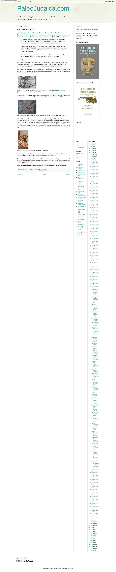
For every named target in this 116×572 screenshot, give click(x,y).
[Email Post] (36, 169)
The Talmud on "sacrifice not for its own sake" (95, 400)
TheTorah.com (81, 231)
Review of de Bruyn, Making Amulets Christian (95, 408)
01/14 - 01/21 (95, 513)
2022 (92, 152)
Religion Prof (80, 219)
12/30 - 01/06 (95, 163)
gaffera (61, 568)
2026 (92, 144)
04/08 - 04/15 (95, 472)
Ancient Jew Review (80, 168)
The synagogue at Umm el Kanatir (95, 419)
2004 (92, 548)
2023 (92, 150)
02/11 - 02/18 (95, 500)
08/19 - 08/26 (95, 228)
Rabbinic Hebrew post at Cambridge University (95, 364)
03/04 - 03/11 (95, 489)
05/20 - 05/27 (95, 272)
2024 (92, 148)
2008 (92, 540)
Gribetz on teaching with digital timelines (95, 339)
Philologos (63, 122)
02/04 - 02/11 (95, 503)
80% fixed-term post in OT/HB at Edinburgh (95, 357)
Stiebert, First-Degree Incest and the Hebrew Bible (95, 299)
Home (44, 174)
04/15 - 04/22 (95, 469)
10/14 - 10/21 (95, 200)
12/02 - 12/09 (95, 176)
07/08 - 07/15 (95, 248)
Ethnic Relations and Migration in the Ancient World (81, 199)
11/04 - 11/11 (95, 190)
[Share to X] (42, 170)
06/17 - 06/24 (95, 259)
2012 (92, 531)
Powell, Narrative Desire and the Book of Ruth (95, 382)
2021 (92, 154)
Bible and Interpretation (80, 185)
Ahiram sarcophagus (59, 90)
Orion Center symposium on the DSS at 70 (95, 375)
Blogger (71, 568)
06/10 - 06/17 (95, 262)
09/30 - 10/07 (95, 207)
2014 (92, 527)
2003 (92, 550)
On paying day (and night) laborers (95, 324)
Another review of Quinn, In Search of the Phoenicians (95, 455)
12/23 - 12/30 (95, 166)
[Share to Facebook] (44, 170)
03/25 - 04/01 (95, 479)
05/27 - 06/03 (95, 269)
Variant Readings (81, 233)
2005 (92, 546)
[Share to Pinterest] (46, 170)
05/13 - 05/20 (95, 276)
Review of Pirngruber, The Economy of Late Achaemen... (95, 331)
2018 (92, 161)
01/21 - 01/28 (95, 510)
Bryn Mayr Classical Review (81, 195)
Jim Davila (80, 153)
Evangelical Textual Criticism (81, 204)
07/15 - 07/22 (95, 245)
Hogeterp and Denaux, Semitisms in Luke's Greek (95, 292)
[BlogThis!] (41, 170)
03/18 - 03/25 (95, 482)
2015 (92, 525)
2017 (92, 521)
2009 (92, 538)
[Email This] (39, 170)
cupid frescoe (21, 150)
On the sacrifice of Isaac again (95, 425)
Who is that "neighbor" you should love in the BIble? (95, 389)
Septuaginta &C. (81, 224)
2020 (92, 156)
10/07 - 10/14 (95, 204)
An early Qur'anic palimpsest (95, 370)
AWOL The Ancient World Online (80, 179)
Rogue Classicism (80, 222)
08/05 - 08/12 (95, 235)
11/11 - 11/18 (95, 187)
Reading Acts (80, 218)
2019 (92, 159)
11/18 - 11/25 (95, 183)
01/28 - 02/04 (95, 506)
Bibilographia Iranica (80, 182)
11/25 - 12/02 (95, 180)
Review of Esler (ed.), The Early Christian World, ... (95, 307)
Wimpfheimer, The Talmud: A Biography (95, 439)
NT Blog (79, 213)
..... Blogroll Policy (80, 165)
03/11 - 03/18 (95, 486)
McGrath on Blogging (94, 395)
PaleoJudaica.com (43, 8)
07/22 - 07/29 (95, 242)
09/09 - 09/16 (95, 218)
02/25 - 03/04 (95, 493)
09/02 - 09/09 (95, 221)
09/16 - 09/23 (95, 214)
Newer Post (20, 174)
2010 (92, 536)
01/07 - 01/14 (95, 517)
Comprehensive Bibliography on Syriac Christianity (95, 463)
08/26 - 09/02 (95, 224)
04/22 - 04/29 (95, 286)
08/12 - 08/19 (95, 231)
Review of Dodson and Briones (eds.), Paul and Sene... (95, 350)
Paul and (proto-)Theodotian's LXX (95, 313)
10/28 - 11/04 (95, 193)
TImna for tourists (94, 428)
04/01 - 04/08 (95, 475)
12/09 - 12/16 (95, 173)
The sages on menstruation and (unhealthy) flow (95, 446)
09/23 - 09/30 (95, 211)
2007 (92, 542)
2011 (92, 533)
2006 (92, 544)
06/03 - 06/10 (95, 266)
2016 (92, 523)
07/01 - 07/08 (95, 252)
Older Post (67, 174)
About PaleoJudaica (80, 146)
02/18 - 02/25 (95, 496)
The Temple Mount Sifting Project (80, 228)
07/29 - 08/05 (95, 238)
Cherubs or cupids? (94, 344)
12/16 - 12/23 (95, 169)
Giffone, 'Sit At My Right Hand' (95, 414)
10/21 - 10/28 (95, 197)
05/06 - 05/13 (95, 279)
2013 (92, 529)
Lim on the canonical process (95, 319)
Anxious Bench (81, 170)
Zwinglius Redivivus (79, 235)
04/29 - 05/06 (95, 283)
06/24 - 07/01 (95, 255)
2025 (92, 146)
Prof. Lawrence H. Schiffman (81, 215)
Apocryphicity (80, 172)
